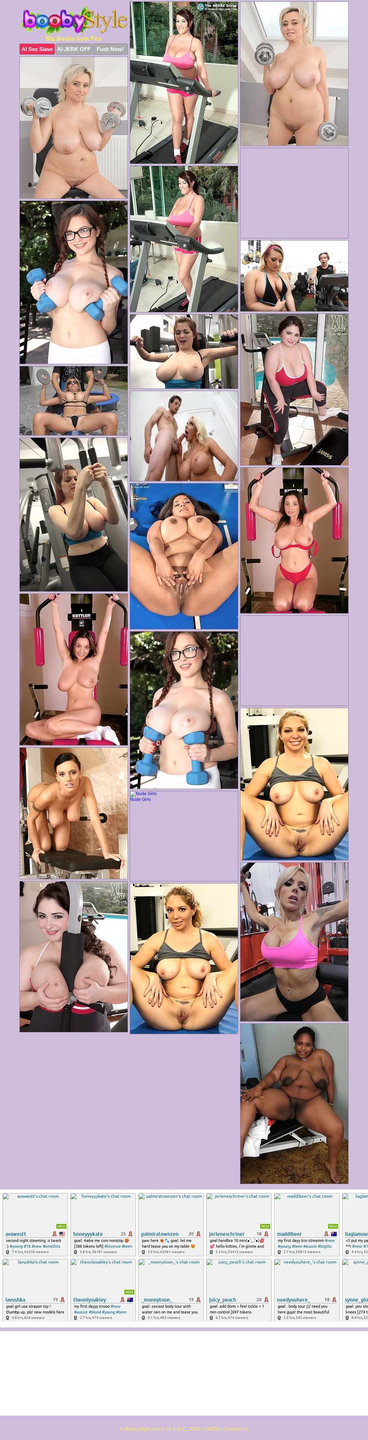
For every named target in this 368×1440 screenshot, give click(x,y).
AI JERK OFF (74, 49)
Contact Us (236, 1429)
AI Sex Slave (37, 49)
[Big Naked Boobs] (73, 20)
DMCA (212, 1429)
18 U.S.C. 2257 (183, 1429)
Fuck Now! (110, 49)
